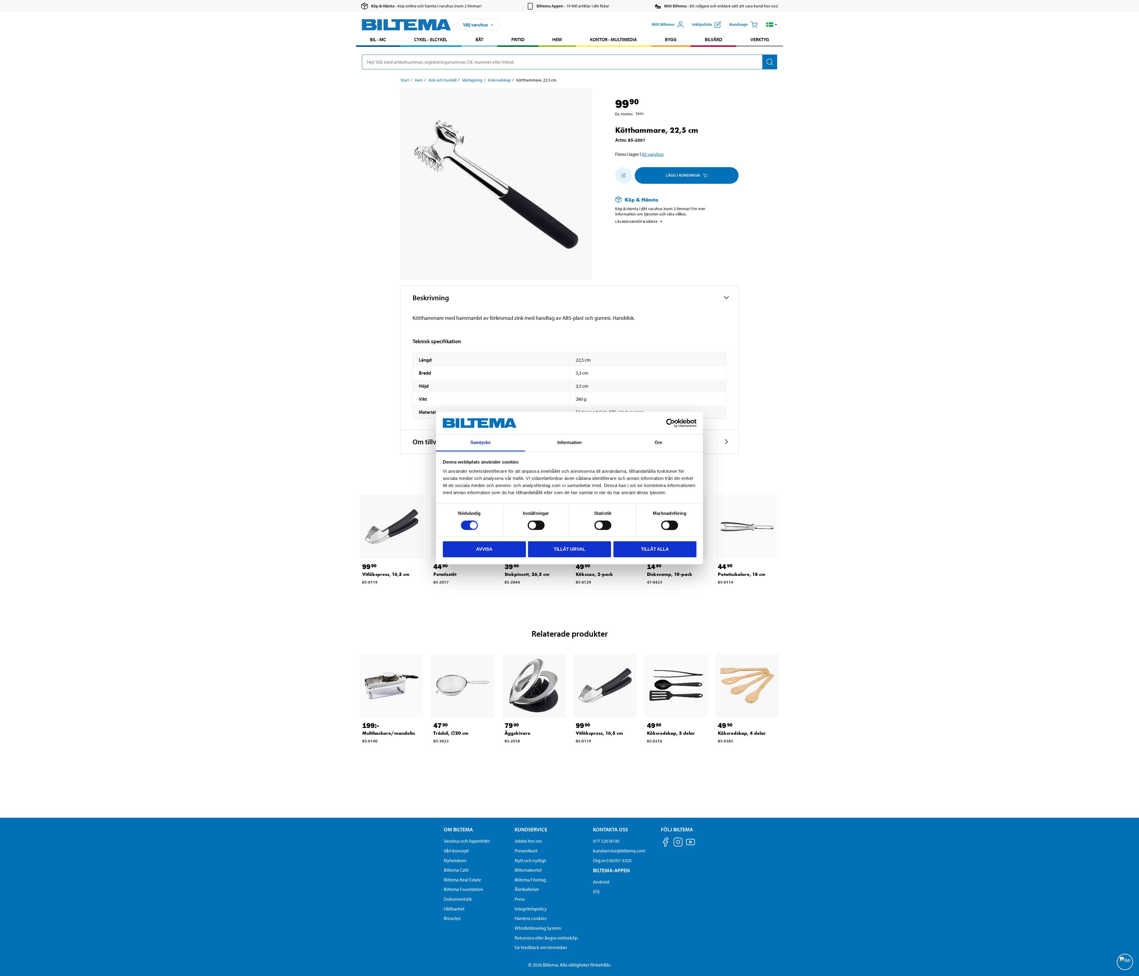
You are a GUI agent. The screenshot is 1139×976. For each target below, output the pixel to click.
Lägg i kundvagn (683, 175)
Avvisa (484, 549)
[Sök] (769, 62)
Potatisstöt (444, 574)
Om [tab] (658, 442)
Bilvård (713, 39)
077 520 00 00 (606, 841)
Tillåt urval (569, 549)
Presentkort (526, 851)
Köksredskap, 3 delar (671, 733)
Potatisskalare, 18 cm (741, 574)
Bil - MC (378, 39)
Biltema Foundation (463, 889)
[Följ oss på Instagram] (678, 843)
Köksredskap (499, 80)
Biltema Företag (530, 880)
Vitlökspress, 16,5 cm (385, 574)
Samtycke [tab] (480, 442)
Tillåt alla (655, 549)
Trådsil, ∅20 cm (450, 733)
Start (404, 80)
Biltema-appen (611, 870)
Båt (479, 39)
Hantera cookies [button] (530, 918)
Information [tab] (569, 442)
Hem (557, 39)
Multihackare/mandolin (388, 733)
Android (601, 882)
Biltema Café (456, 870)
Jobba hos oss (528, 841)
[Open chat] (1124, 961)
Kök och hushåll (442, 80)
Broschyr (452, 918)
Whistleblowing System (538, 928)
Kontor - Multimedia (613, 39)
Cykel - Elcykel (430, 39)
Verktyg (759, 39)
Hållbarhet (454, 909)
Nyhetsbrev (455, 860)
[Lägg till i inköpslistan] (623, 175)
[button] (771, 24)
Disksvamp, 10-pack (669, 574)
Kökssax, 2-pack (594, 574)
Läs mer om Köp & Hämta (636, 221)
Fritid (517, 39)
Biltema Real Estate (462, 880)
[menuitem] (378, 40)
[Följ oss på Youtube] (690, 844)
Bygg (671, 39)
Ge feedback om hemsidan (541, 947)
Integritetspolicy (531, 909)
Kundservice (531, 829)
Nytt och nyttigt (530, 860)
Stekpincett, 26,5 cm (527, 574)
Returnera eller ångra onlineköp (546, 938)
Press (520, 899)
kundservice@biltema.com (619, 851)
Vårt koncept (456, 851)
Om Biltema (458, 829)
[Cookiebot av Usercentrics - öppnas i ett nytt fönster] (670, 422)
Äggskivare (517, 733)
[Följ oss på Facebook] (665, 843)
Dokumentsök (458, 899)
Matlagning (472, 80)
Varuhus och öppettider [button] (467, 841)
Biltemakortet (528, 870)
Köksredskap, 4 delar (742, 733)
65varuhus (653, 154)
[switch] (536, 525)
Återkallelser (527, 889)
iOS (596, 891)
